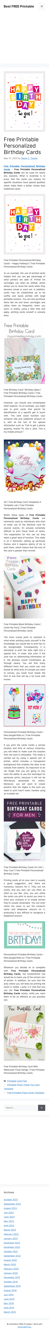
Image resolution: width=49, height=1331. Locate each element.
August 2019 (10, 1290)
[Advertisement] (24, 39)
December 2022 (12, 1243)
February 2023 (11, 1234)
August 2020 (10, 1260)
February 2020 (11, 1269)
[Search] (41, 1108)
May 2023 (9, 1221)
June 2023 (9, 1217)
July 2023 (9, 1212)
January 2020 (11, 1273)
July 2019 (8, 1294)
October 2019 (11, 1282)
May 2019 (9, 1303)
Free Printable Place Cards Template (25, 1092)
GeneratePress (24, 1327)
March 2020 (10, 1264)
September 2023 (12, 1204)
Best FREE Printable (19, 6)
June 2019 (9, 1299)
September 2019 (12, 1286)
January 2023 (11, 1238)
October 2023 (11, 1199)
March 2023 (10, 1230)
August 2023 (10, 1208)
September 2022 (12, 1256)
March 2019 (10, 1312)
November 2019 (12, 1277)
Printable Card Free (17, 1081)
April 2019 (9, 1307)
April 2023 (9, 1225)
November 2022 (12, 1247)
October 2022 (11, 1251)
